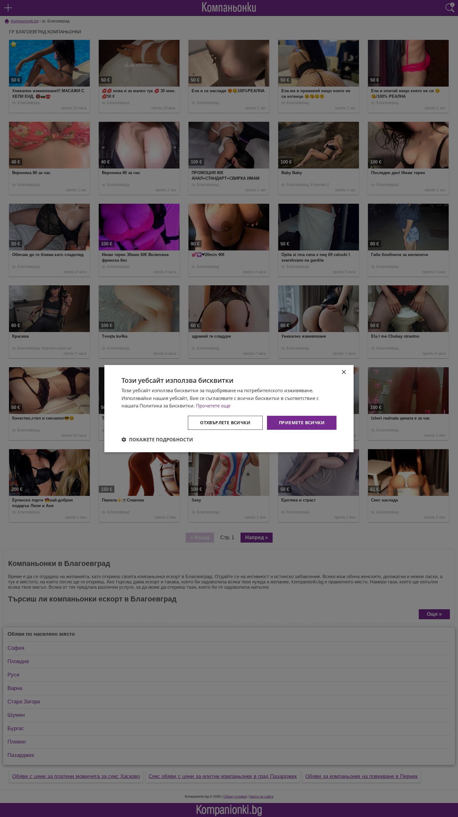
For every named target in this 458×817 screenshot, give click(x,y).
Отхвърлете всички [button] (225, 422)
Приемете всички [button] (302, 422)
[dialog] (229, 408)
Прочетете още (213, 405)
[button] (157, 439)
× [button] (343, 372)
